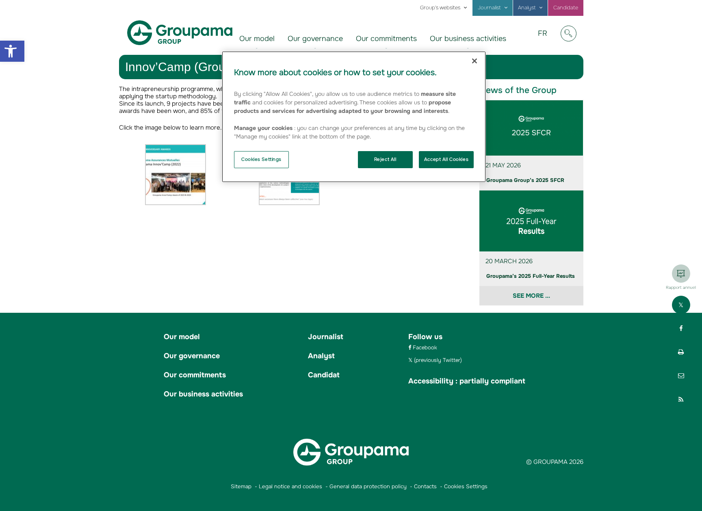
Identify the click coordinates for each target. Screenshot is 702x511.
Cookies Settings (261, 159)
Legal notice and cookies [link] (290, 486)
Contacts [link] (425, 486)
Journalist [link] (489, 7)
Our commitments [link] (386, 38)
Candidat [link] (324, 374)
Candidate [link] (565, 7)
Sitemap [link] (241, 486)
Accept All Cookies (446, 159)
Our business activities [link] (468, 38)
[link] (12, 51)
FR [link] (545, 39)
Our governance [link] (315, 38)
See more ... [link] (531, 296)
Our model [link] (257, 38)
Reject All (385, 159)
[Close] (474, 61)
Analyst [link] (527, 7)
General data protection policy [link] (368, 486)
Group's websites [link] (440, 7)
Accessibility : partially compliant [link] (466, 381)
